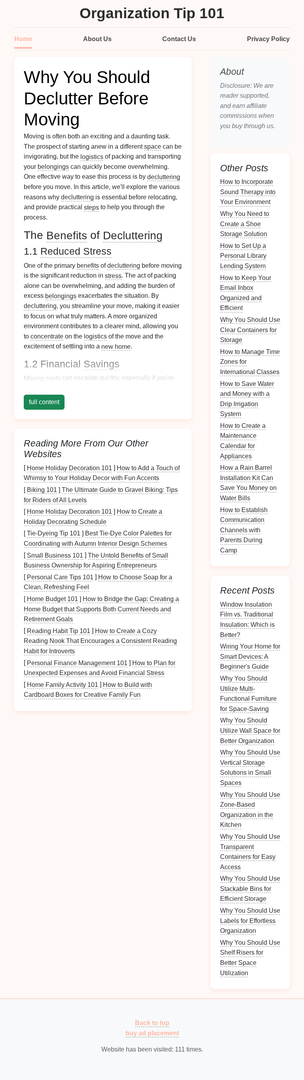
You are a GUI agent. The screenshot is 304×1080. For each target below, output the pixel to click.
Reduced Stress (76, 251)
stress (113, 275)
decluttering (163, 176)
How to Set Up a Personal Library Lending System (243, 255)
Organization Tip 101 (152, 13)
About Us (97, 39)
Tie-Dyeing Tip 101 (53, 533)
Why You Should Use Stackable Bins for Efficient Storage (250, 888)
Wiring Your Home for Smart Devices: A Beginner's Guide (250, 656)
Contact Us (179, 39)
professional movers (69, 388)
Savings (102, 363)
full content (44, 402)
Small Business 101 (55, 555)
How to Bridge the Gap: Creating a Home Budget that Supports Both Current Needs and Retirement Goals (101, 609)
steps (91, 207)
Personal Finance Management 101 (77, 662)
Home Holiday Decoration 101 (69, 467)
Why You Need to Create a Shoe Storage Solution (244, 223)
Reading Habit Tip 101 (58, 630)
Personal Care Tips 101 (60, 576)
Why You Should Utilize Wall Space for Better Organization (250, 730)
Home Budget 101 (52, 599)
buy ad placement (152, 1032)
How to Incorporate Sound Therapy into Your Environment (248, 191)
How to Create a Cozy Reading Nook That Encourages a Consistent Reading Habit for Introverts (100, 640)
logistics (91, 156)
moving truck (150, 388)
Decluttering (133, 235)
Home (23, 39)
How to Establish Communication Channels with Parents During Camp (244, 529)
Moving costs (42, 378)
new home (116, 346)
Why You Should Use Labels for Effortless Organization (250, 920)
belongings (53, 166)
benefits (88, 265)
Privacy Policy (268, 39)
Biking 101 (42, 489)
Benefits (66, 235)
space (152, 146)
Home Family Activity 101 (62, 684)
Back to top (152, 1022)
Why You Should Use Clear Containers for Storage (250, 329)
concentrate (46, 336)
